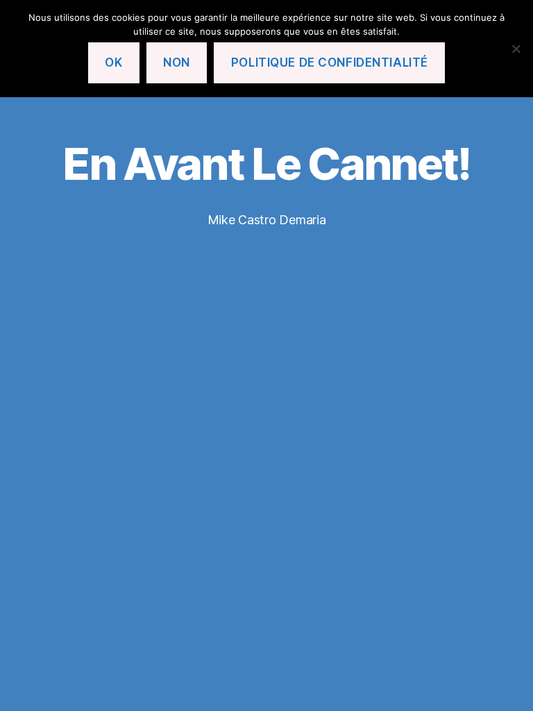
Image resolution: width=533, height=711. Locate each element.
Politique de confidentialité (329, 62)
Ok (113, 62)
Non (176, 62)
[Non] (516, 49)
